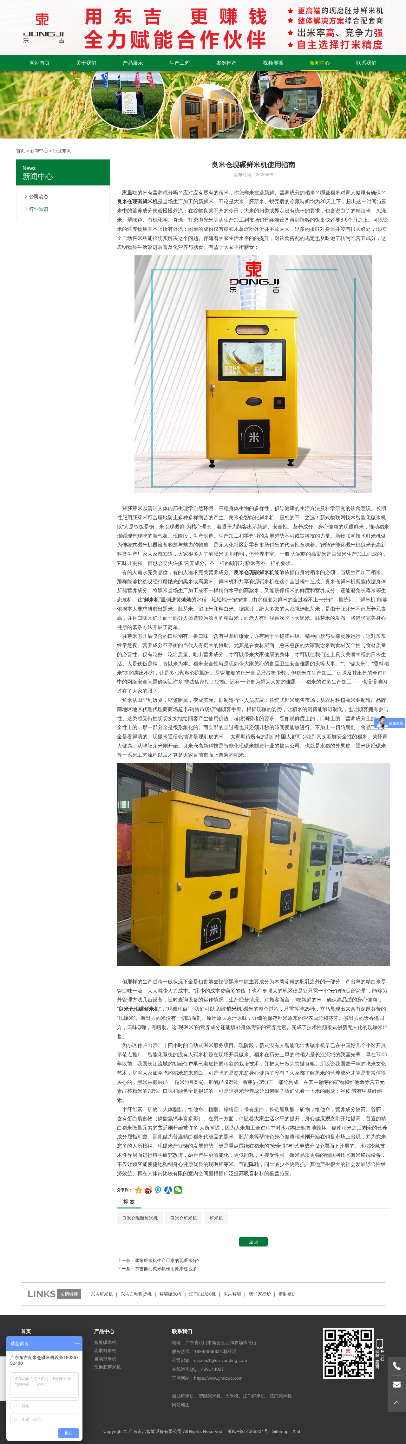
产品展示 (133, 63)
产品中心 (104, 1331)
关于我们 (86, 63)
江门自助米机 (202, 1294)
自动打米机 (105, 1358)
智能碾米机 (170, 1294)
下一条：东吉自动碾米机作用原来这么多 (157, 1268)
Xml (296, 1431)
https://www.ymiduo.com (218, 1378)
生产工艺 (179, 63)
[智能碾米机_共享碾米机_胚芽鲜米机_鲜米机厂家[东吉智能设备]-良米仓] (203, 27)
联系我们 (366, 63)
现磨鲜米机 (105, 1350)
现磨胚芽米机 (107, 1367)
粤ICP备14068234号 (247, 1431)
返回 (253, 1241)
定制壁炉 (287, 1294)
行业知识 (62, 150)
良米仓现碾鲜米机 (140, 1218)
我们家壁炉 (260, 1294)
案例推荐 (226, 63)
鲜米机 (216, 1218)
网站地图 (181, 1404)
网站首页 (39, 63)
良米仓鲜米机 (183, 1218)
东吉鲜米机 (102, 1294)
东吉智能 (232, 1294)
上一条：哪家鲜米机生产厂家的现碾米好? (158, 1260)
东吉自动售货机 (136, 1294)
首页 (20, 150)
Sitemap (280, 1431)
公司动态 (38, 196)
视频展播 (273, 63)
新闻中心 (320, 63)
